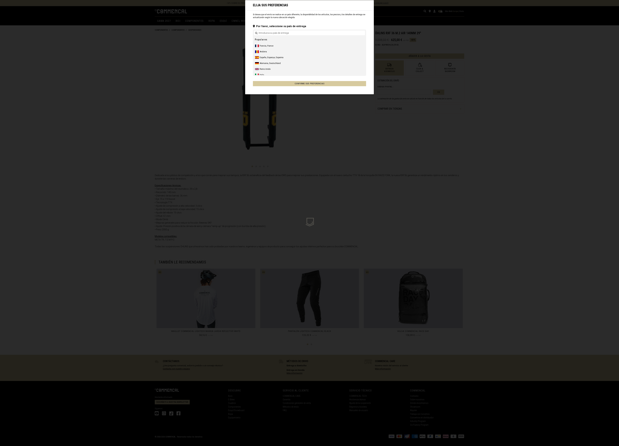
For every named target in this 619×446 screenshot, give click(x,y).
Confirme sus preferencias (309, 83)
